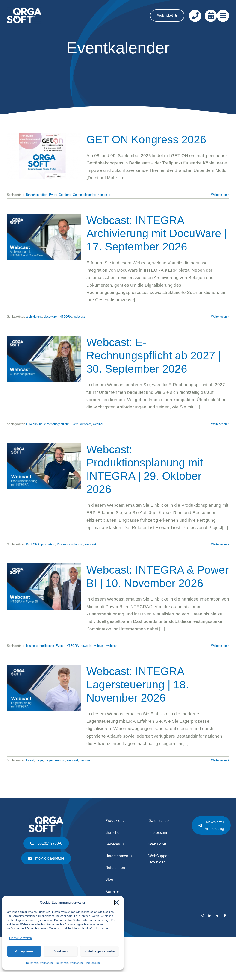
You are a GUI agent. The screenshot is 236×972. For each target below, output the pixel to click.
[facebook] (225, 915)
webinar (98, 424)
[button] (116, 902)
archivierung (34, 316)
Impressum (93, 963)
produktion (48, 544)
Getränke (65, 194)
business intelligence (40, 645)
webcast (79, 316)
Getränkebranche (84, 194)
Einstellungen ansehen (99, 951)
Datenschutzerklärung (40, 963)
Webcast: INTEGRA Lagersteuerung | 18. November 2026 (137, 684)
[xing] (217, 915)
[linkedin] (209, 915)
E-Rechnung (34, 424)
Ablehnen (60, 951)
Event (53, 194)
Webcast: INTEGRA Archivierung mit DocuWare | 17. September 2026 (156, 233)
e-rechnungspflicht (56, 424)
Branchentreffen (36, 194)
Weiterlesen (219, 194)
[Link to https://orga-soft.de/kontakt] (195, 16)
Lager (39, 760)
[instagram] (202, 915)
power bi (86, 645)
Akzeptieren (24, 951)
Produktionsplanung (70, 544)
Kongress (103, 194)
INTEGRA (65, 316)
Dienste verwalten (20, 938)
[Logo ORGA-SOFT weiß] (24, 9)
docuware (50, 316)
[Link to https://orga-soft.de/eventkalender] (211, 16)
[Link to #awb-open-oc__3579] (223, 16)
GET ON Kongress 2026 (146, 139)
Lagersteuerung (55, 760)
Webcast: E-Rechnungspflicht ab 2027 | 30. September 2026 (153, 355)
